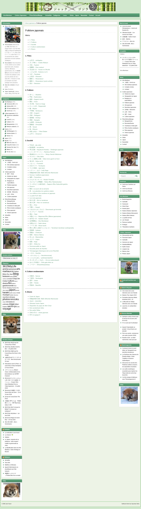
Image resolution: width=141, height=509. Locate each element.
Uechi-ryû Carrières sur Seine (128, 281)
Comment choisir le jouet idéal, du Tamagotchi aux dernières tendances (129, 350)
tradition (5, 306)
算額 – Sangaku (35, 120)
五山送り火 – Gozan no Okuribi (40, 69)
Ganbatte (7, 429)
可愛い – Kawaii (35, 207)
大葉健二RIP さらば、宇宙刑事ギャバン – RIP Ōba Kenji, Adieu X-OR (13, 403)
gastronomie (8, 285)
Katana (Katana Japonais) (129, 211)
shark (4, 302)
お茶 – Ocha (10, 194)
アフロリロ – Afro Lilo (128, 41)
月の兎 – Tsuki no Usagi (37, 104)
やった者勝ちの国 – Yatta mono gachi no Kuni (44, 159)
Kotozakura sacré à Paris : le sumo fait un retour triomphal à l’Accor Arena (13, 365)
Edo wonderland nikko (37, 308)
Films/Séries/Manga (36, 15)
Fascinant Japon (127, 237)
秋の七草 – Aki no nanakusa (39, 200)
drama (5, 283)
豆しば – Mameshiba (36, 237)
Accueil (97, 15)
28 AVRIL (7, 460)
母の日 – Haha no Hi (36, 161)
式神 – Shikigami (35, 115)
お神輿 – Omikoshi (36, 122)
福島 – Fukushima (35, 177)
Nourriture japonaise (13, 189)
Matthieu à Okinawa (10, 465)
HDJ (15, 285)
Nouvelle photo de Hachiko (38, 248)
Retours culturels (11, 126)
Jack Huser (8, 503)
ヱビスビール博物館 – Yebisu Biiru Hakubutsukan (46, 182)
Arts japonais (10, 187)
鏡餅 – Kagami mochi (36, 99)
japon (12, 289)
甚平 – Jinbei (34, 280)
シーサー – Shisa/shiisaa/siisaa (40, 264)
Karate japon (126, 208)
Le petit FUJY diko (35, 196)
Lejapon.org (125, 249)
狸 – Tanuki (33, 127)
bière (17, 271)
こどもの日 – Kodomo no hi (38, 72)
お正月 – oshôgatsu (36, 60)
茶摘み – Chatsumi (36, 232)
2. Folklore (33, 42)
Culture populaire (12, 196)
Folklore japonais (12, 185)
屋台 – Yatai (33, 214)
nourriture (6, 297)
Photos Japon (126, 253)
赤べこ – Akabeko (35, 94)
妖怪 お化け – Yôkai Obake (38, 131)
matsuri (14, 292)
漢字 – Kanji (10, 174)
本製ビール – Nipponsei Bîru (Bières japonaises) (45, 216)
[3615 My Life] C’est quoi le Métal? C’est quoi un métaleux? (12, 409)
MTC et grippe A (35, 315)
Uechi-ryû (11, 91)
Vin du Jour (10, 152)
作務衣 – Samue (35, 276)
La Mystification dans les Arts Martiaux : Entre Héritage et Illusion (13, 449)
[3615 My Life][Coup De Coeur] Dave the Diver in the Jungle (13, 353)
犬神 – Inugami (34, 113)
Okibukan (7, 457)
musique (6, 295)
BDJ (13, 271)
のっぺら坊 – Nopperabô (38, 106)
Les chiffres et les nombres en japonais (42, 193)
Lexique (9, 169)
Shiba (71, 15)
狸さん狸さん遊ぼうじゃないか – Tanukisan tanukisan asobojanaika (52, 228)
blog (16, 273)
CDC (15, 276)
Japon (77, 15)
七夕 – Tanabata (35, 74)
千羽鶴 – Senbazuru (36, 111)
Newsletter (84, 15)
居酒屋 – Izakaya (35, 230)
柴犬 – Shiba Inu (35, 244)
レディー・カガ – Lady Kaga (39, 170)
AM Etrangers (10, 131)
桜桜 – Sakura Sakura (37, 235)
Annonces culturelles (12, 115)
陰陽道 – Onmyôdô (36, 124)
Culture (9, 122)
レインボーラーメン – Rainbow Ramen (42, 152)
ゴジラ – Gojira (34, 239)
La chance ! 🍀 (9, 435)
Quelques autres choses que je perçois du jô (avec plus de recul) (130, 318)
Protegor (124, 224)
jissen (17, 290)
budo (11, 276)
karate (6, 292)
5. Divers (32, 49)
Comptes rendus (11, 167)
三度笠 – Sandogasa (36, 278)
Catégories (56, 15)
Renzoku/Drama (11, 203)
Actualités (48, 15)
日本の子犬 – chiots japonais (39, 312)
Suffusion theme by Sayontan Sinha (130, 503)
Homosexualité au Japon (38, 246)
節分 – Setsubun (35, 83)
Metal (8, 149)
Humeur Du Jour (11, 147)
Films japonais (11, 210)
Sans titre (7, 462)
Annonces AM (10, 104)
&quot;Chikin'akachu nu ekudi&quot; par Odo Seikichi (11, 469)
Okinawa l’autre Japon (37, 303)
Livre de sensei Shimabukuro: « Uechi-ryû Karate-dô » (129, 28)
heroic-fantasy (7, 288)
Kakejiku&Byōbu (127, 244)
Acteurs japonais (12, 212)
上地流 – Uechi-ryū (12, 162)
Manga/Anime (11, 201)
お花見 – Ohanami (35, 76)
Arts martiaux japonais (13, 165)
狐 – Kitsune (33, 129)
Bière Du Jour (10, 142)
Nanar (8, 135)
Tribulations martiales (128, 227)
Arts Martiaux (8, 102)
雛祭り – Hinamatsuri (36, 79)
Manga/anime (10, 124)
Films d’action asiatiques (14, 208)
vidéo (18, 306)
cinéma (4, 278)
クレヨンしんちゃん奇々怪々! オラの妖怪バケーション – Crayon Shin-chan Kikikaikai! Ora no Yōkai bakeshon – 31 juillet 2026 (130, 61)
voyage (7, 308)
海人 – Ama (33, 205)
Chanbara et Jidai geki (13, 205)
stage (11, 304)
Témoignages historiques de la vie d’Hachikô (44, 251)
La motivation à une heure (12, 432)
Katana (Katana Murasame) (130, 213)
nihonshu (16, 295)
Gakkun (7, 437)
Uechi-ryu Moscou (127, 191)
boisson (6, 276)
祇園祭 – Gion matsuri (37, 67)
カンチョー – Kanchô (36, 212)
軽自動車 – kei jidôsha (37, 147)
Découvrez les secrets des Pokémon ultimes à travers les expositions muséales (129, 364)
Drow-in (32, 186)
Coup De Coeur (11, 145)
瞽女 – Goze (34, 101)
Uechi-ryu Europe (127, 188)
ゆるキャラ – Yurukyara (37, 166)
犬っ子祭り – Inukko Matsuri (39, 62)
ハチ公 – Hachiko (35, 253)
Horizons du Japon (127, 242)
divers (16, 281)
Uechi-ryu (9, 110)
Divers (6, 129)
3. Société (33, 44)
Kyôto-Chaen (126, 246)
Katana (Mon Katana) (128, 215)
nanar (11, 295)
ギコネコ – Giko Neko (37, 156)
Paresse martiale (127, 222)
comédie (9, 279)
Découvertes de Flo (127, 235)
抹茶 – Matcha (126, 39)
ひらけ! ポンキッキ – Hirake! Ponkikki (42, 179)
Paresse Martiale (127, 313)
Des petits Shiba (35, 310)
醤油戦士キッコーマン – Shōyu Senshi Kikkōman (45, 154)
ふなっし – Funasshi (36, 163)
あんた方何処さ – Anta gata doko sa (41, 262)
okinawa (12, 297)
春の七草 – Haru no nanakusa (39, 202)
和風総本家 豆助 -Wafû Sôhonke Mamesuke (44, 172)
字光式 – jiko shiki (35, 145)
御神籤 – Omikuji (35, 118)
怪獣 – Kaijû (33, 242)
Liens (65, 15)
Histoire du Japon (12, 176)
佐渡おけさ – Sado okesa (38, 223)
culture (11, 281)
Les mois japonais (35, 198)
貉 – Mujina (33, 108)
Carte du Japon (35, 296)
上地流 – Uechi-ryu (130, 82)
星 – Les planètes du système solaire (42, 191)
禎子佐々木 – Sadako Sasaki (39, 218)
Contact (91, 15)
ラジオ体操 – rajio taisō (37, 168)
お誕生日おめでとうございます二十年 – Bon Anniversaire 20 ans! (13, 359)
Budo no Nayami (127, 287)
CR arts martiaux (11, 108)
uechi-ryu (12, 306)
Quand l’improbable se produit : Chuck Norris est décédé (129, 329)
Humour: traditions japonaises (39, 175)
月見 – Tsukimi (34, 65)
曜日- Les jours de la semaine (39, 189)
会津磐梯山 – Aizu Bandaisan (39, 221)
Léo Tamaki (125, 220)
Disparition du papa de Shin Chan (41, 305)
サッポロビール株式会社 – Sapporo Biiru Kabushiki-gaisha (49, 184)
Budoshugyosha (127, 199)
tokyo (17, 304)
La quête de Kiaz (127, 217)
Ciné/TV (9, 119)
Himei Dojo (125, 206)
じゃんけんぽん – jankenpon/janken (41, 258)
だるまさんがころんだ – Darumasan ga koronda (45, 209)
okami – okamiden (35, 301)
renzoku (14, 299)
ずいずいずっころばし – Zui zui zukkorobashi (44, 260)
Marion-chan (125, 251)
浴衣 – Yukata (34, 283)
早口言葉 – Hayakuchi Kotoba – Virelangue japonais (46, 149)
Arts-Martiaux (7, 15)
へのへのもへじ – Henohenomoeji (41, 255)
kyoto (10, 293)
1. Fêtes (32, 40)
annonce (12, 269)
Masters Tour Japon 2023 (129, 295)
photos (6, 299)
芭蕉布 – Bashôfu (35, 285)
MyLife (6, 140)
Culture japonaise (20, 15)
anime (6, 269)
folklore (14, 283)
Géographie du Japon (13, 178)
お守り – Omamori (36, 134)
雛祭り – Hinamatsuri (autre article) (41, 81)
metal (18, 293)
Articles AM (10, 106)
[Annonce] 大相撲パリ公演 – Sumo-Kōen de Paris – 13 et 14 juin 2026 (13, 392)
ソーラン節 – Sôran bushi (38, 225)
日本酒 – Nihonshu (12, 192)
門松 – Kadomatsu (35, 97)
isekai (7, 290)
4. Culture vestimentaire (37, 47)
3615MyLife (9, 266)
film (10, 283)
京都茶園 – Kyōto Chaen (129, 37)
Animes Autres (11, 133)
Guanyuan (125, 204)
